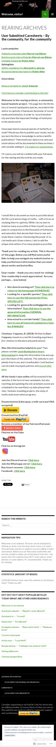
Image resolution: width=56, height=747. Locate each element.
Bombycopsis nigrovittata (26, 57)
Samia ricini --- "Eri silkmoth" (14, 621)
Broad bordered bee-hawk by (23, 71)
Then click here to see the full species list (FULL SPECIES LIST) (30, 298)
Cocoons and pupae (10, 635)
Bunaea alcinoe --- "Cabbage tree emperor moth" (24, 646)
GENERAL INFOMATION (11, 676)
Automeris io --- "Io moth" (13, 616)
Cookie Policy (9, 735)
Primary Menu (52, 14)
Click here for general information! (22, 682)
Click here (33, 460)
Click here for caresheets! (17, 693)
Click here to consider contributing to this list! (24, 93)
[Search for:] (28, 525)
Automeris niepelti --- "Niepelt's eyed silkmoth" (23, 611)
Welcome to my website (12, 605)
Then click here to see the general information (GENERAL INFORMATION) (29, 312)
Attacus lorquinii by (19, 85)
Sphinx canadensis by (23, 67)
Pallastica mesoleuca (23, 53)
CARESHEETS (6, 688)
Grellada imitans (17, 60)
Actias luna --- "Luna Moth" (13, 640)
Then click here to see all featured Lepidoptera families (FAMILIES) (30, 323)
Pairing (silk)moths (10, 651)
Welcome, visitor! (12, 14)
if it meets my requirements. (39, 146)
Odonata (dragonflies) (11, 656)
